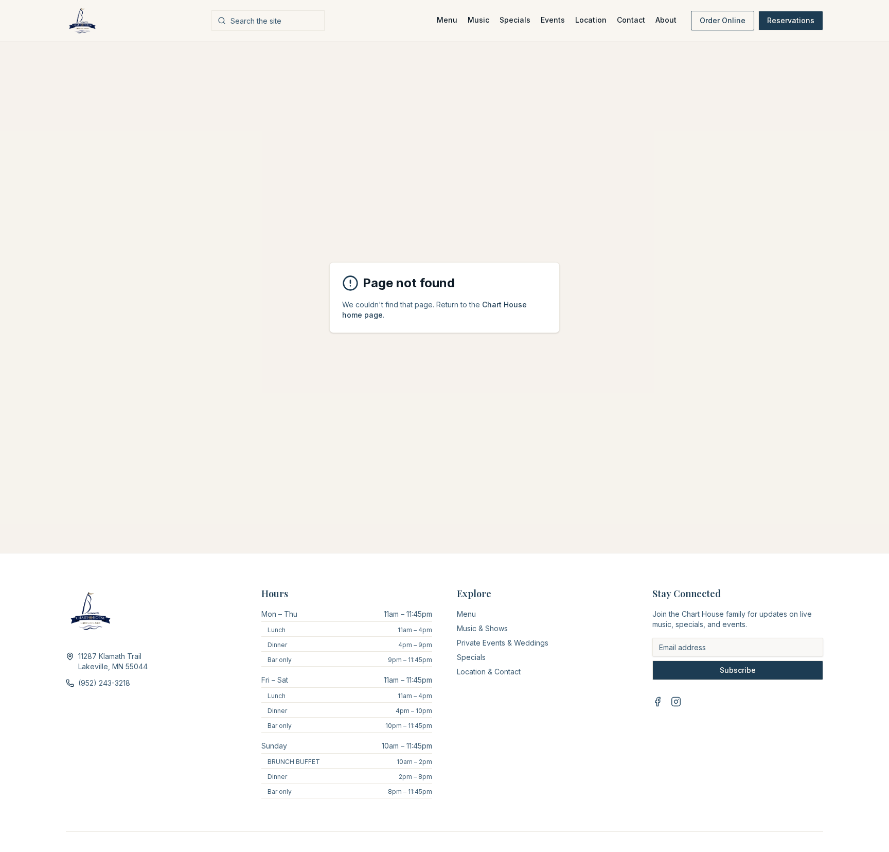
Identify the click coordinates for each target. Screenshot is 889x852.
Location (591, 19)
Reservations (790, 20)
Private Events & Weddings (502, 642)
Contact (631, 19)
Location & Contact (489, 671)
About (666, 19)
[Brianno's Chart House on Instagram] (676, 702)
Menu (447, 19)
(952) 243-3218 (104, 683)
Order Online (722, 20)
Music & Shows (482, 628)
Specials (515, 19)
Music (478, 19)
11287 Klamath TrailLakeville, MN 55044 (113, 661)
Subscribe (738, 670)
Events (553, 19)
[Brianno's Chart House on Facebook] (657, 702)
